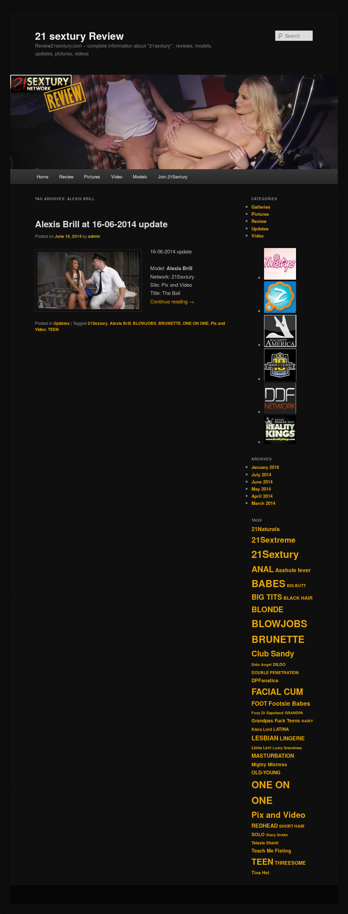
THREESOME (290, 862)
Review (66, 176)
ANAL (262, 569)
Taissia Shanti (264, 843)
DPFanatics (264, 680)
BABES (268, 583)
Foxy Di (258, 712)
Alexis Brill (120, 323)
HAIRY (307, 720)
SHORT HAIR (291, 826)
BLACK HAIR (298, 598)
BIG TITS (266, 597)
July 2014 (261, 474)
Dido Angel (261, 664)
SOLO (258, 834)
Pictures (92, 176)
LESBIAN (264, 737)
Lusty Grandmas (287, 747)
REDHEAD (264, 825)
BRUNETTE (169, 323)
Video (116, 176)
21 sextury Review (79, 35)
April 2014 (262, 496)
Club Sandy (272, 653)
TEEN (53, 329)
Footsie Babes (289, 703)
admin (94, 236)
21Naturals (265, 529)
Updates (61, 323)
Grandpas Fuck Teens (275, 720)
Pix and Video (278, 814)
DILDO (279, 664)
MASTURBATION (272, 755)
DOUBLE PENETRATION (275, 672)
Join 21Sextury (173, 176)
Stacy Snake (277, 834)
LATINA (281, 729)
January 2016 (265, 467)
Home (42, 176)
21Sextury (98, 323)
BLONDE (267, 609)
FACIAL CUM (277, 691)
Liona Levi (261, 748)
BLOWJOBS (144, 323)
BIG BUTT (296, 585)
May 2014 (261, 489)
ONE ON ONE (196, 323)
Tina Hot (260, 872)
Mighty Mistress (269, 764)
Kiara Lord (261, 729)
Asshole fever (293, 570)
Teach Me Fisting (271, 850)
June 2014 (262, 481)
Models (140, 176)
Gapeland (274, 712)
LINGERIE (292, 738)
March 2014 (263, 503)
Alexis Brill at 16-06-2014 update (101, 223)
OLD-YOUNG (265, 772)
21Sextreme (273, 539)
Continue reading (172, 301)
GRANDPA (294, 712)
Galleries (260, 207)
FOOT (259, 703)
